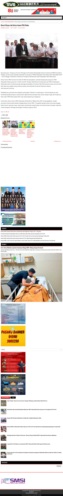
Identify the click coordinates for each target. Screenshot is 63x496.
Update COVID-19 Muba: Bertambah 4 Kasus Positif (22, 131)
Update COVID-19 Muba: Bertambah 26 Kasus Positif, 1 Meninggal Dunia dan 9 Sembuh (30, 133)
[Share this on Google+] (8, 111)
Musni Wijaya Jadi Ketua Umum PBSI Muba (15, 25)
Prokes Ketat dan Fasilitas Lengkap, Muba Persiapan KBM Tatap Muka (6, 132)
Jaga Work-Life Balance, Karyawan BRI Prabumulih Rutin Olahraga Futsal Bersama (28, 444)
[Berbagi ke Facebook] (7, 115)
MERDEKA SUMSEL (37, 495)
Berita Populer (5, 397)
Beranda (33, 141)
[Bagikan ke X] (5, 115)
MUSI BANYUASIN (9, 21)
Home (2, 21)
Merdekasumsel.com (36, 490)
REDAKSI (31, 491)
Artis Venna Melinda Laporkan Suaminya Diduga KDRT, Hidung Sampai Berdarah (22, 248)
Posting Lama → (58, 141)
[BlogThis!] (4, 115)
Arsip (13, 397)
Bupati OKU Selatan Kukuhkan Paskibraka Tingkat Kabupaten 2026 (24, 418)
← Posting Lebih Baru (6, 141)
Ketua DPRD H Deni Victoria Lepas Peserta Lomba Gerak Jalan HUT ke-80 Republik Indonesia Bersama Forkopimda (28, 240)
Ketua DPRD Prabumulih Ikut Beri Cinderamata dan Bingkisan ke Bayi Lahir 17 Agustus (21, 231)
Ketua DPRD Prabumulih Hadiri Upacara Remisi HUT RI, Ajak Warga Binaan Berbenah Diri (21, 238)
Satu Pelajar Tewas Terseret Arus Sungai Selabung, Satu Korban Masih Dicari (27, 400)
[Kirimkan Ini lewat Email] (2, 115)
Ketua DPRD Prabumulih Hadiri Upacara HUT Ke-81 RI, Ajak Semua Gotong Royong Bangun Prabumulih (25, 236)
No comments (21, 27)
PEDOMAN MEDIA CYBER (31, 493)
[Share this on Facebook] (4, 111)
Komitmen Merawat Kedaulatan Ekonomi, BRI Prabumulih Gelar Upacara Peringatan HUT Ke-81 (23, 233)
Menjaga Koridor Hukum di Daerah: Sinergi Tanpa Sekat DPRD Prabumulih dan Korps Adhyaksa (31, 435)
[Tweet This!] (6, 111)
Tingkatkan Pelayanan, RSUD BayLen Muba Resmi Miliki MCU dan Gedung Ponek (14, 133)
